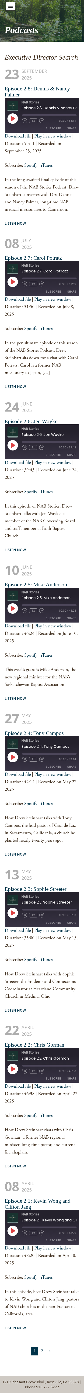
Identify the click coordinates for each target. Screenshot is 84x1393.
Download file (18, 136)
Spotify (30, 165)
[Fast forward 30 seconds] (41, 120)
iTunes (46, 165)
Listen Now (15, 223)
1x (33, 120)
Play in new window (52, 136)
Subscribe (53, 128)
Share (71, 128)
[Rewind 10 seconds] (24, 120)
